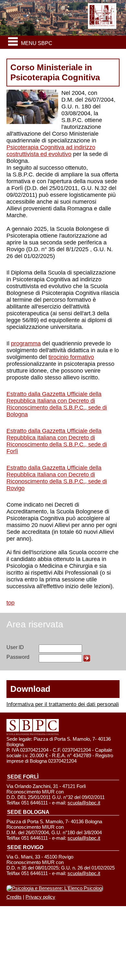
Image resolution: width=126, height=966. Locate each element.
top (10, 603)
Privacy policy (40, 897)
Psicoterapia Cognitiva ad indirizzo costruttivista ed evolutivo (50, 150)
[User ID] (60, 648)
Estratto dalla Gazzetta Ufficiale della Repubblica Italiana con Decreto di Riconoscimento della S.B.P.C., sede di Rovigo (56, 478)
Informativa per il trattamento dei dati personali (62, 704)
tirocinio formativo (71, 357)
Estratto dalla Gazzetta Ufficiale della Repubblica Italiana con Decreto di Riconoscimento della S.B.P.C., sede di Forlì (56, 441)
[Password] (60, 658)
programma (26, 343)
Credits (14, 897)
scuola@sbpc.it (84, 802)
